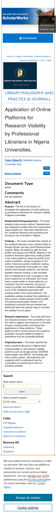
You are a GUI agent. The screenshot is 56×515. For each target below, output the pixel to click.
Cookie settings (37, 479)
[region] (28, 485)
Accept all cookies (28, 497)
